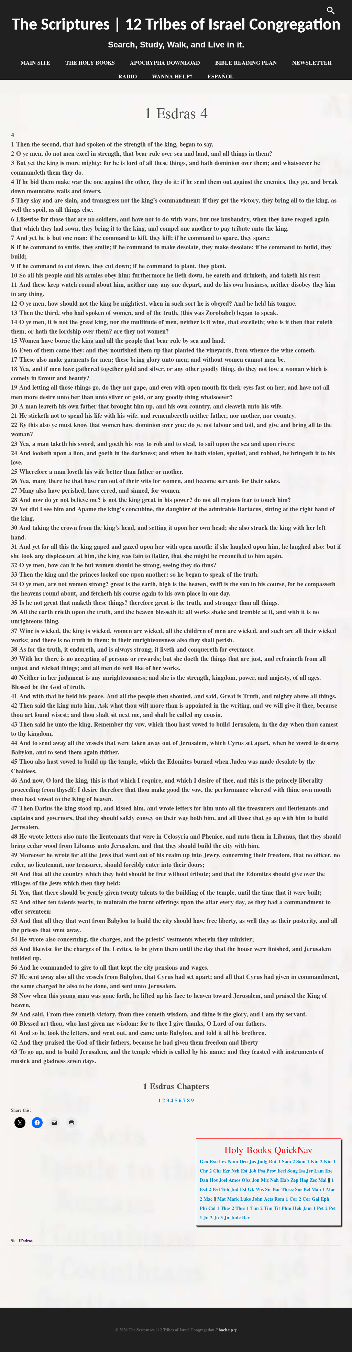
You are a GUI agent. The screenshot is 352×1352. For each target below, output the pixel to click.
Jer (309, 1170)
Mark (233, 1198)
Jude (236, 1217)
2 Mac (206, 1198)
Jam (307, 1208)
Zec (313, 1180)
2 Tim (266, 1208)
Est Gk (247, 1189)
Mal (322, 1180)
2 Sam (299, 1161)
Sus (298, 1189)
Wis (260, 1189)
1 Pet (318, 1208)
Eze (328, 1170)
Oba (246, 1180)
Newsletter (312, 62)
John (257, 1198)
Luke (245, 1198)
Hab (284, 1180)
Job (252, 1170)
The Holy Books (90, 62)
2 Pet (330, 1208)
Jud (235, 1189)
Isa (302, 1170)
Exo (214, 1161)
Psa (261, 1170)
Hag (304, 1180)
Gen (204, 1161)
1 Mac (328, 1189)
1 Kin (313, 1161)
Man (316, 1189)
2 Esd (214, 1189)
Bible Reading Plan (246, 62)
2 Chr (215, 1170)
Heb (297, 1208)
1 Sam (284, 1161)
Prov (271, 1170)
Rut (273, 1161)
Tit (277, 1208)
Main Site (35, 62)
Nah (274, 1180)
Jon (256, 1180)
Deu (244, 1161)
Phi (203, 1208)
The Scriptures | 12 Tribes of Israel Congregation (176, 25)
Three (288, 1189)
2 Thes (238, 1208)
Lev (223, 1161)
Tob (225, 1189)
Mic (265, 1180)
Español (221, 76)
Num (233, 1161)
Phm (287, 1208)
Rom (279, 1198)
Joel (223, 1180)
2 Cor (304, 1198)
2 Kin (326, 1161)
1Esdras (25, 1241)
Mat (221, 1198)
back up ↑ (228, 1330)
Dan (204, 1180)
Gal (315, 1198)
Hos (214, 1180)
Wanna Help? (172, 76)
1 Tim (252, 1208)
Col (212, 1208)
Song (292, 1170)
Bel (307, 1189)
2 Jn (214, 1217)
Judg (262, 1161)
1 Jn (204, 1217)
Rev (246, 1217)
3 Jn (224, 1217)
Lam (319, 1170)
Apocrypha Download (165, 62)
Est (244, 1170)
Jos (252, 1161)
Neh (235, 1170)
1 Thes (223, 1208)
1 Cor (291, 1198)
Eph (325, 1198)
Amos (234, 1180)
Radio (127, 76)
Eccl (281, 1170)
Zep (294, 1180)
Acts (268, 1198)
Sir (268, 1189)
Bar (276, 1189)
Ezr (226, 1170)
